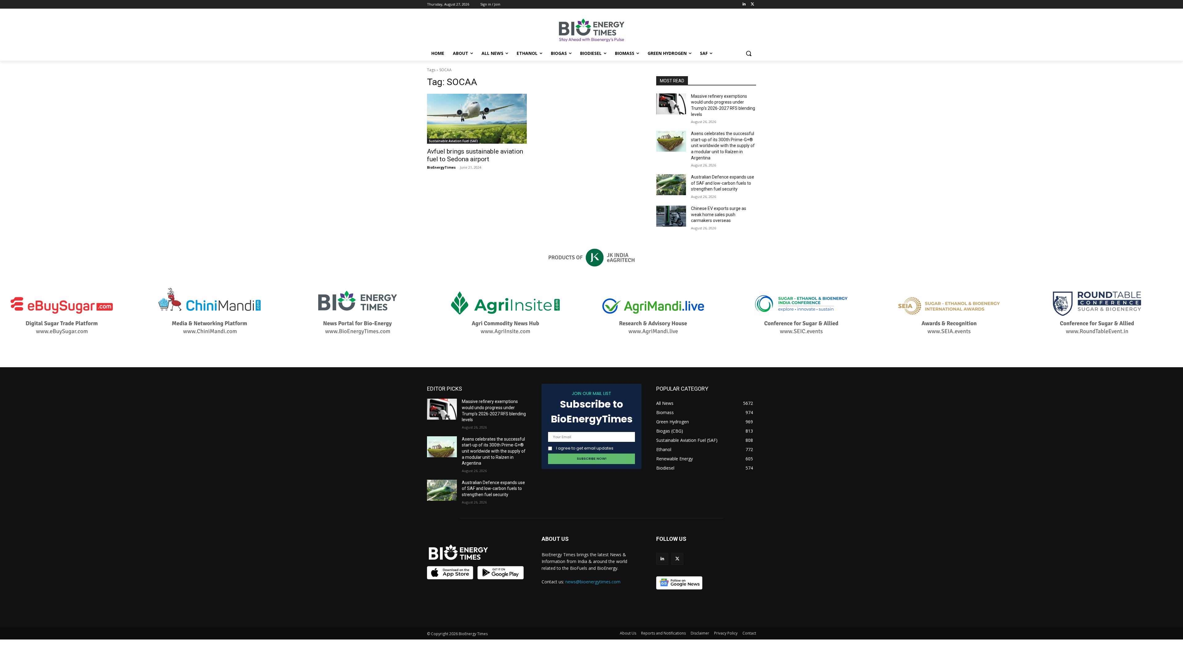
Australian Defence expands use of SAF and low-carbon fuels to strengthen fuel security (722, 183)
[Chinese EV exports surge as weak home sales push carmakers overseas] (671, 216)
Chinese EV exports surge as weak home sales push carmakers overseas (718, 214)
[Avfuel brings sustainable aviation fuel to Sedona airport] (477, 119)
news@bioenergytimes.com (592, 582)
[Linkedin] (743, 4)
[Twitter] (752, 4)
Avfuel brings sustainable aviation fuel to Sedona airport (475, 155)
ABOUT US (555, 539)
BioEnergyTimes (441, 167)
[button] (748, 53)
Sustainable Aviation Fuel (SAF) (453, 141)
